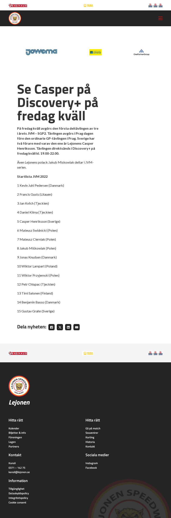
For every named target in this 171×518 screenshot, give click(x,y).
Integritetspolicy (18, 498)
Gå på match (93, 428)
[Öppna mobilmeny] (160, 18)
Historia (90, 442)
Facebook (91, 468)
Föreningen (15, 437)
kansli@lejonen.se (19, 472)
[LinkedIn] (68, 327)
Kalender (14, 428)
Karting (90, 437)
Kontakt (90, 446)
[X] (60, 327)
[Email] (76, 327)
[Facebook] (51, 327)
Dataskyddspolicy (19, 493)
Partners (14, 446)
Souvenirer (92, 433)
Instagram (92, 463)
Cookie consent (17, 502)
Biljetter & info (17, 433)
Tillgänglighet (16, 489)
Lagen (12, 442)
